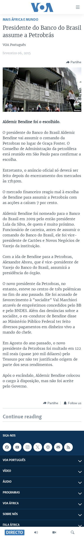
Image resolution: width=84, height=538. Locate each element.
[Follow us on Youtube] (17, 447)
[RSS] (68, 447)
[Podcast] (48, 447)
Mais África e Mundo (20, 20)
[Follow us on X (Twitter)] (37, 447)
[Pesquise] (72, 532)
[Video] (54, 532)
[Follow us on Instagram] (27, 447)
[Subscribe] (58, 447)
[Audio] (36, 532)
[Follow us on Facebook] (7, 447)
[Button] (73, 62)
